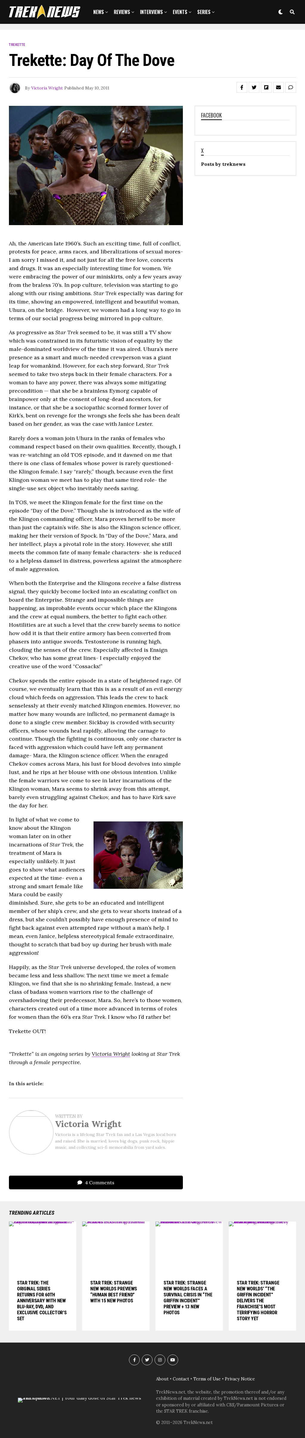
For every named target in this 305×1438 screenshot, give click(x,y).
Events (180, 12)
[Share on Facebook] (241, 87)
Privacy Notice (240, 1379)
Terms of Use (207, 1379)
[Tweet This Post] (254, 87)
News (98, 12)
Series (204, 12)
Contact (181, 1379)
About (162, 1379)
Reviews (122, 12)
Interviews (151, 12)
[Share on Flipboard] (266, 87)
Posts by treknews (223, 164)
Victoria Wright (47, 88)
